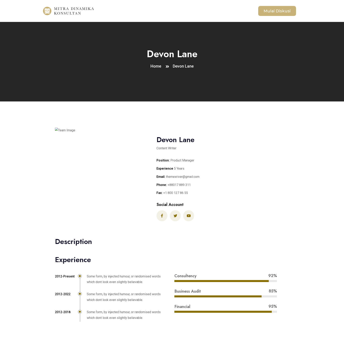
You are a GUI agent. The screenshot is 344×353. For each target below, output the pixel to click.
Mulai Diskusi (277, 11)
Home (156, 66)
